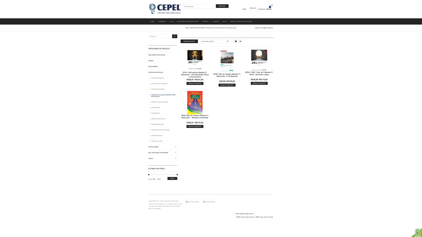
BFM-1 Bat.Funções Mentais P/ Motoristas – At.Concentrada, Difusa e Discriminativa (195, 74)
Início (187, 28)
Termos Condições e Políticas (241, 21)
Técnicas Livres (157, 141)
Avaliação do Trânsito (159, 83)
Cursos (205, 21)
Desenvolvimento (157, 78)
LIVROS (150, 158)
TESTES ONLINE (153, 147)
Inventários (155, 113)
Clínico (151, 61)
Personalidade (156, 135)
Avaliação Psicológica (156, 55)
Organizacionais (157, 124)
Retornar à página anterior (264, 28)
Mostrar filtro (189, 41)
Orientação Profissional (160, 130)
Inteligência (155, 107)
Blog (224, 21)
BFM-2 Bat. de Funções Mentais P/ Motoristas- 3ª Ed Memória (227, 75)
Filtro (172, 178)
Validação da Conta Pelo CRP (187, 21)
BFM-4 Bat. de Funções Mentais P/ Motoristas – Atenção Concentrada (194, 116)
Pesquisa (222, 6)
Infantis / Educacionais (159, 102)
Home (152, 21)
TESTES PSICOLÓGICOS (198, 28)
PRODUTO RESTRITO (194, 83)
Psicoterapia (153, 66)
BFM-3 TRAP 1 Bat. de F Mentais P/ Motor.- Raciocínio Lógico (259, 73)
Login (244, 9)
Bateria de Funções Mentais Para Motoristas (163, 95)
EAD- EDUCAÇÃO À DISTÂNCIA (158, 153)
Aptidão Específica (158, 89)
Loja (171, 21)
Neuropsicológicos (158, 119)
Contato (216, 21)
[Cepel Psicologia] (164, 8)
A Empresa (162, 21)
